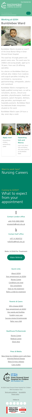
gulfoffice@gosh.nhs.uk (16, 242)
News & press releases (16, 362)
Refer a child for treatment (16, 292)
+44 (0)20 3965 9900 (16, 221)
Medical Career (16, 339)
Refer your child (16, 321)
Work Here (16, 342)
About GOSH (16, 273)
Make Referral (16, 257)
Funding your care (16, 315)
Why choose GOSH (16, 306)
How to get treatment (16, 289)
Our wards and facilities (16, 312)
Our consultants (16, 286)
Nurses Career (16, 279)
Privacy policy (15, 394)
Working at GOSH (9, 19)
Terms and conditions (11, 392)
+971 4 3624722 (16, 238)
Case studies (16, 365)
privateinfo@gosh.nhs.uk (16, 224)
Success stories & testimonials (16, 318)
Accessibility (22, 392)
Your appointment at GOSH (16, 276)
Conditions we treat (16, 283)
